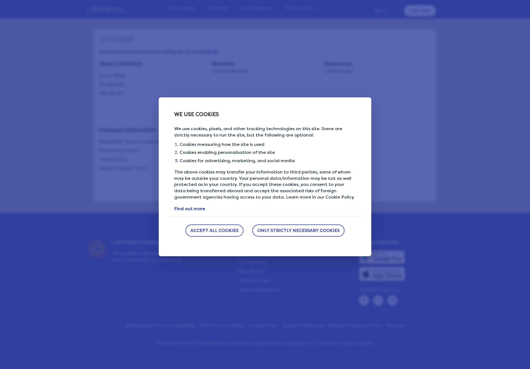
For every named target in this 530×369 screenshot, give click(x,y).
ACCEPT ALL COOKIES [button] (214, 230)
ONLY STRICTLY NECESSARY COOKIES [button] (298, 230)
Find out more (189, 208)
